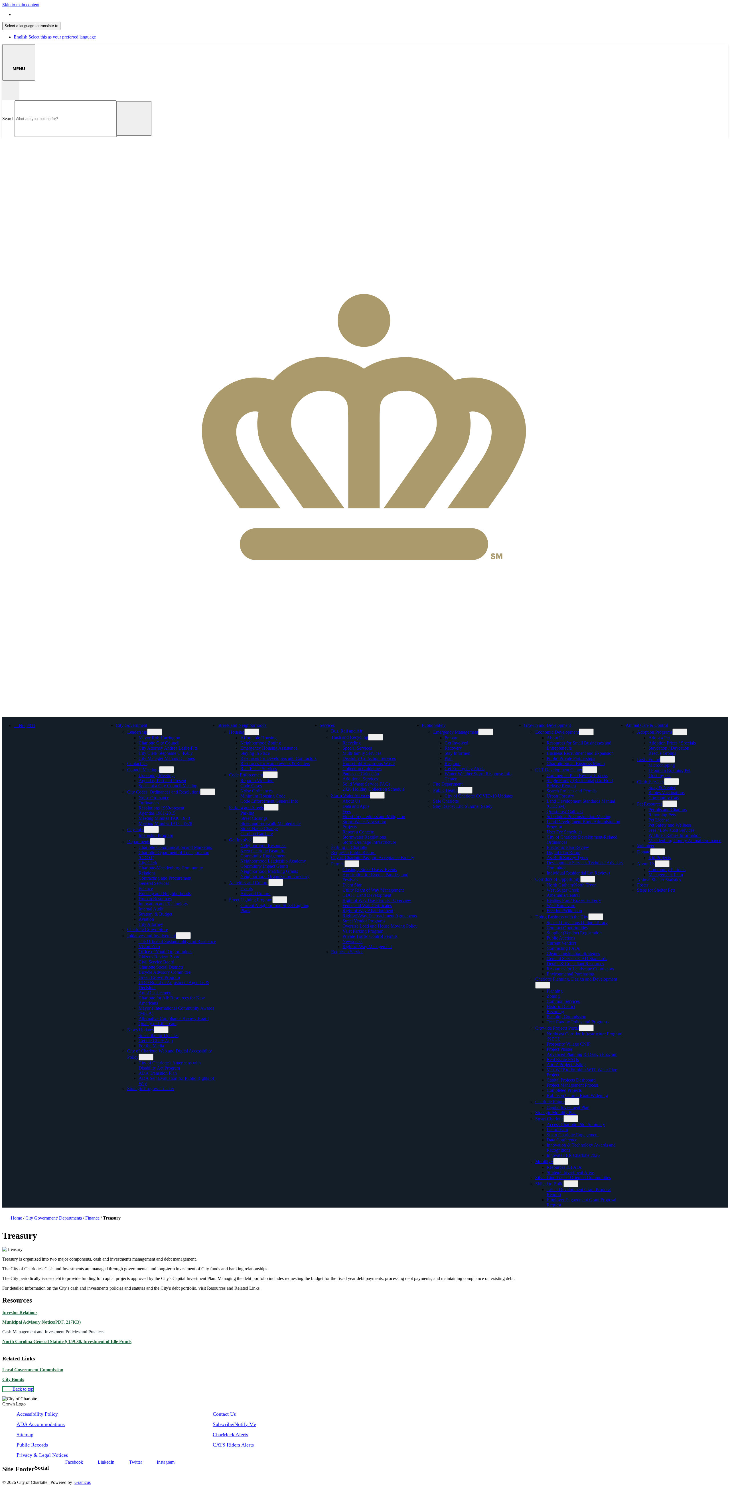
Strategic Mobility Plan (556, 1112)
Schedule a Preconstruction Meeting (579, 816)
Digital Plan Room (563, 852)
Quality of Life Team (158, 1023)
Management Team (665, 874)
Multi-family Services (361, 753)
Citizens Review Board (160, 956)
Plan (449, 758)
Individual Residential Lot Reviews (578, 873)
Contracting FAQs (563, 948)
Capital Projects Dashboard (571, 1080)
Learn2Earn (557, 1129)
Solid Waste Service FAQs (366, 784)
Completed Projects (564, 1090)
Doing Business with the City (561, 916)
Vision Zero (149, 946)
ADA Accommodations (41, 1424)
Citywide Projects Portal (557, 1028)
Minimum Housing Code (262, 796)
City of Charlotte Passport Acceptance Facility (372, 857)
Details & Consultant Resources (575, 963)
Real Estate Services (258, 768)
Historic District (561, 1006)
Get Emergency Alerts (464, 768)
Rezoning (555, 1011)
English (55, 14)
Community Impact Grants (264, 866)
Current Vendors (561, 943)
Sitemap (25, 1434)
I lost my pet (659, 775)
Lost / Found (648, 759)
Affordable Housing (258, 737)
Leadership (137, 732)
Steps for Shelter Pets (656, 890)
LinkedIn (106, 1462)
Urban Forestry (560, 796)
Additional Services (360, 778)
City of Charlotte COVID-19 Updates (479, 796)
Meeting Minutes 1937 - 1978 (165, 823)
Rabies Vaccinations (666, 792)
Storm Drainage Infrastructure (369, 842)
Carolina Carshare (256, 833)
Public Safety (434, 725)
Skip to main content (20, 4)
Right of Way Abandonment (367, 910)
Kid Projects (659, 857)
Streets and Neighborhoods (242, 725)
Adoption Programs (654, 732)
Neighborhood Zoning (260, 743)
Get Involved (241, 839)
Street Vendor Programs (363, 920)
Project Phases (560, 1049)
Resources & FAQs (564, 1167)
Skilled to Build (549, 1183)
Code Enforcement (246, 774)
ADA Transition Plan (158, 1073)
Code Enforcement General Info (269, 801)
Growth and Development (547, 725)
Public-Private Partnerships (571, 758)
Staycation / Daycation (668, 748)
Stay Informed (457, 753)
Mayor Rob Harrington (159, 737)
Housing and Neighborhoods (165, 893)
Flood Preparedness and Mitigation (373, 816)
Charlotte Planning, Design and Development (576, 979)
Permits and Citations (667, 809)
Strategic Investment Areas (571, 1172)
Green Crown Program (159, 977)
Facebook (74, 1462)
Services (327, 725)
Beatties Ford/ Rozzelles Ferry (574, 900)
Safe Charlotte (446, 801)
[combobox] (31, 26)
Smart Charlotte (549, 1118)
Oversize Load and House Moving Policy (379, 926)
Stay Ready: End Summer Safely (462, 806)
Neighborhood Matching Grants (269, 871)
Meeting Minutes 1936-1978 (164, 818)
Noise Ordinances (256, 790)
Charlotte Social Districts (161, 967)
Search (8, 118)
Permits (337, 863)
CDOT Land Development (366, 895)
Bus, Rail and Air (346, 731)
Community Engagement (262, 855)
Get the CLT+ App (156, 1040)
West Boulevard (561, 905)
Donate (643, 851)
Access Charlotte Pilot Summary (576, 1124)
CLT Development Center (558, 769)
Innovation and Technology (163, 903)
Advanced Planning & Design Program (582, 1054)
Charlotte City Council (159, 743)
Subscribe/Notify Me (234, 1424)
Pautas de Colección (360, 773)
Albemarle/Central (563, 895)
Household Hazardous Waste (368, 763)
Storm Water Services (350, 795)
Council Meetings (143, 769)
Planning (555, 991)
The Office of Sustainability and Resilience (177, 941)
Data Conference (562, 1139)
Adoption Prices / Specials (672, 743)
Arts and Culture (255, 893)
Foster (642, 885)
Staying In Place (255, 753)
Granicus (82, 1482)
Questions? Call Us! (565, 811)
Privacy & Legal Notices (42, 1455)
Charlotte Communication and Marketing (175, 847)
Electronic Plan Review (568, 847)
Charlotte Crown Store (147, 929)
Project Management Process (573, 1085)
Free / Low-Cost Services (671, 830)
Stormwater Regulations (364, 837)
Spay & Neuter (662, 787)
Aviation (146, 919)
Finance (146, 888)
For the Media (151, 1045)
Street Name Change (259, 828)
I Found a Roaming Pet (669, 770)
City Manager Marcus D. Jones (167, 758)
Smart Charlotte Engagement (573, 1134)
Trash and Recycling (349, 737)
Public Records (32, 1445)
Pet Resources (649, 804)
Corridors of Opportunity (557, 879)
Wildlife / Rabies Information (674, 835)
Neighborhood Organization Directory (274, 876)
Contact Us (137, 763)
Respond (453, 763)
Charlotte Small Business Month (576, 763)
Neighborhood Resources (263, 845)
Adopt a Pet (659, 737)
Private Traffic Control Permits (370, 936)
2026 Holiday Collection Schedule (373, 789)
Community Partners (667, 869)
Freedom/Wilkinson (564, 910)
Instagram (166, 1462)
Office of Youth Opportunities (165, 951)
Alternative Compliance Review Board (174, 1018)
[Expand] (155, 725)
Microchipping (661, 765)
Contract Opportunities (567, 927)
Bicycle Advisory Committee (165, 972)
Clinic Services (650, 781)
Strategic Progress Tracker (150, 1088)
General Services (154, 883)
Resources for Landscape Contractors (580, 968)
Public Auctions (561, 938)
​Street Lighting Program (250, 899)
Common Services (563, 1001)
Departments (138, 841)
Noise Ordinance (154, 797)
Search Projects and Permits (572, 790)
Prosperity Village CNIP (569, 1044)
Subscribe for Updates (159, 1035)
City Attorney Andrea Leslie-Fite (168, 748)
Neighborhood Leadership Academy (273, 861)
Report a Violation (256, 780)
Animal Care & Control (647, 725)
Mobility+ (544, 1161)
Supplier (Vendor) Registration (574, 932)
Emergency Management (455, 732)
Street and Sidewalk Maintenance (270, 823)
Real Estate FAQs (563, 1059)
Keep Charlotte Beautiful (262, 850)
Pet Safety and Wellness (670, 825)
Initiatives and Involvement (151, 935)
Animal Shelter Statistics (659, 879)
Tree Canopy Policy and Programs (578, 1021)
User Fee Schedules (564, 831)
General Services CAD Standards (577, 958)
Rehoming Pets (662, 814)
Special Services (357, 748)
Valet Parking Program (362, 931)
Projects (349, 826)
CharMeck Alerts (230, 1434)
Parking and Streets (246, 807)
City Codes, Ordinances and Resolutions (163, 792)
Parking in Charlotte (349, 847)
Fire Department (448, 784)
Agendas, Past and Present (162, 780)
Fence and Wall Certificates (367, 905)
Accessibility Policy (37, 1414)
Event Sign (352, 885)
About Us (351, 801)
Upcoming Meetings (157, 775)
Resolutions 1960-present (161, 808)
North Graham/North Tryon (572, 885)
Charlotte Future (550, 1101)
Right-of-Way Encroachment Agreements (379, 915)
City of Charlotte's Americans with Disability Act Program (170, 1065)
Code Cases (251, 785)
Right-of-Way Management (367, 946)
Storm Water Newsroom (364, 821)
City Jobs (135, 829)
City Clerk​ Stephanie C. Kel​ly (166, 753)
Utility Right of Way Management (373, 890)
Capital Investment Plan (568, 1107)
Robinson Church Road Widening (577, 1095)
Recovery (453, 748)
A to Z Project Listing (566, 1064)
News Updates (140, 1029)
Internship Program (156, 835)
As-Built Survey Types (567, 857)
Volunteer (645, 845)
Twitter (135, 1462)
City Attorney (151, 924)
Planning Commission (566, 1016)
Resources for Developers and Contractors (278, 758)
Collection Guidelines (362, 768)
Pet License (658, 820)
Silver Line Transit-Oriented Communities (573, 1177)
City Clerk (148, 862)
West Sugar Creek (563, 890)
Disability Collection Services (369, 758)
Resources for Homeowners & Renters (275, 763)
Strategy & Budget (155, 914)
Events (246, 888)
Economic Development (557, 732)
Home (16, 1218)
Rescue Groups (662, 753)
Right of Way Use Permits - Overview (376, 900)
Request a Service (347, 951)
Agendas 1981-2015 (157, 813)
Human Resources (155, 898)
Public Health (445, 790)
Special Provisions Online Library (577, 922)
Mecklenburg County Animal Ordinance (684, 840)
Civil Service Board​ (156, 962)
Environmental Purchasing (570, 973)
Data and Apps (355, 806)
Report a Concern (358, 831)
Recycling (351, 743)
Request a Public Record (353, 852)
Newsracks (352, 941)
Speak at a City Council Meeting (168, 785)
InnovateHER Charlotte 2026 (573, 1155)
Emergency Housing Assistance (268, 748)
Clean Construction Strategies (573, 953)
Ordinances (149, 802)
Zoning (553, 996)
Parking (247, 813)
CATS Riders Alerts (233, 1445)
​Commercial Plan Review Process (577, 775)
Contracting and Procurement (165, 878)
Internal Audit (151, 908)
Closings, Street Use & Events (369, 869)
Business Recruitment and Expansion (580, 753)
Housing (236, 732)
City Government (131, 725)
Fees (346, 811)
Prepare (451, 737)
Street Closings (253, 818)
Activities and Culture (248, 882)
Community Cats (663, 797)
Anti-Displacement (156, 992)
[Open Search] (10, 90)
